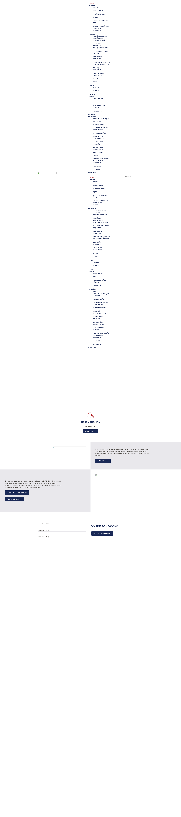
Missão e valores (99, 14)
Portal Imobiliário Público (99, 107)
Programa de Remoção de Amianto (101, 120)
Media (92, 86)
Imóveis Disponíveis (99, 133)
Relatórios (97, 166)
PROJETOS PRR (97, 111)
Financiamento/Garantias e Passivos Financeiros (101, 63)
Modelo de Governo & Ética (100, 22)
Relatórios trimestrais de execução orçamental (101, 46)
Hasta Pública (98, 99)
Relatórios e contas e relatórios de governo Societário (100, 38)
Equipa (95, 17)
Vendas (95, 79)
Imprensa (96, 91)
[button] (90, 175)
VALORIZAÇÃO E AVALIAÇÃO (98, 143)
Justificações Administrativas (98, 148)
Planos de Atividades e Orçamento (101, 52)
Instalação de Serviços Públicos (99, 138)
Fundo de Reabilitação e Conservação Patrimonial (101, 160)
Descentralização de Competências (100, 129)
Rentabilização (98, 124)
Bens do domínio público (98, 154)
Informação (92, 34)
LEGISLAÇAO (97, 169)
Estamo (92, 5)
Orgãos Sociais (98, 11)
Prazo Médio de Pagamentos (98, 74)
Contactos (92, 173)
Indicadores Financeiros (97, 58)
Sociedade (96, 7)
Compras (96, 82)
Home (92, 3)
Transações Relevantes (97, 69)
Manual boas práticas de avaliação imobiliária (101, 28)
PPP (94, 102)
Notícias (96, 88)
